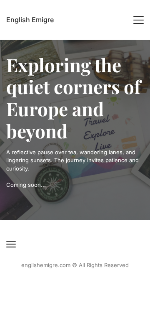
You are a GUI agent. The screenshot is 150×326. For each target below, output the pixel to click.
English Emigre (30, 19)
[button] (138, 20)
